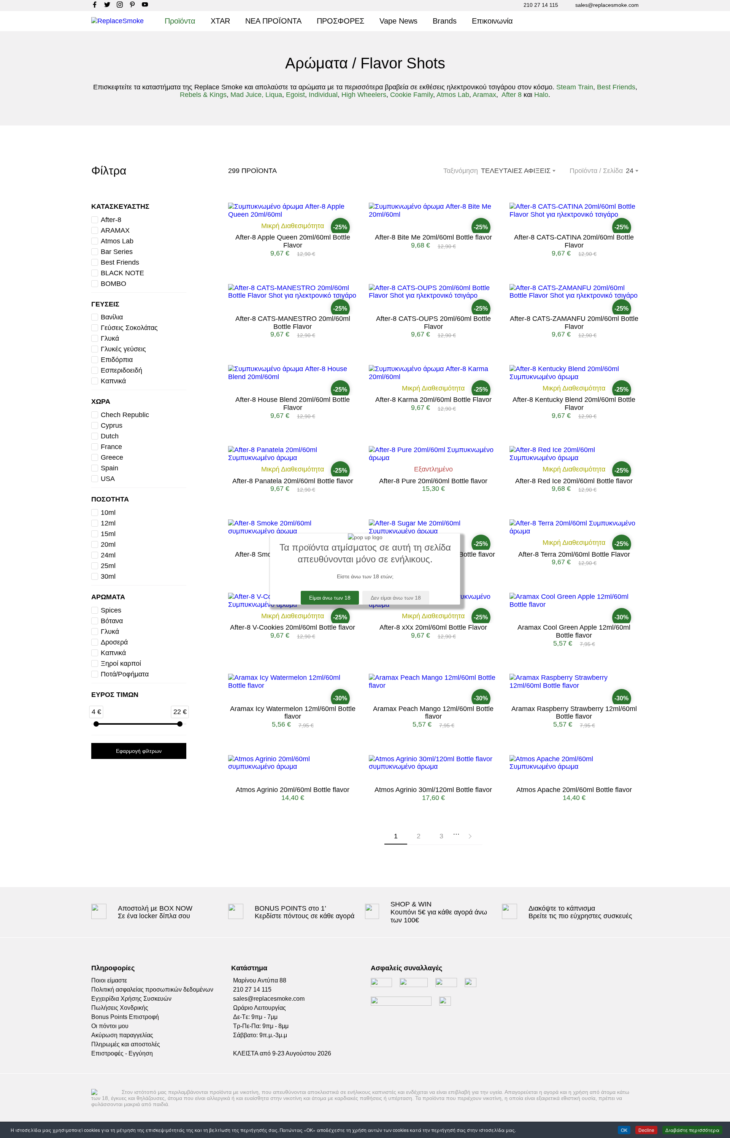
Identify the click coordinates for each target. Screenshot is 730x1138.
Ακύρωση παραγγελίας (122, 1035)
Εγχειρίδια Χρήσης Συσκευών (131, 998)
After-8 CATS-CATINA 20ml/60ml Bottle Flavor (574, 241)
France (111, 446)
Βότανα (112, 620)
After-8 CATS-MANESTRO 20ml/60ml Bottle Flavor (292, 322)
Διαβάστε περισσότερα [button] (692, 1130)
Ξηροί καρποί (121, 663)
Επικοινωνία (492, 21)
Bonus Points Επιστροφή (125, 1017)
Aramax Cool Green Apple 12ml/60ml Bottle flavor (573, 631)
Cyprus (111, 425)
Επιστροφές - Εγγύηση (122, 1053)
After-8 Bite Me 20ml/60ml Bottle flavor (433, 237)
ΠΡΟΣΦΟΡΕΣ (340, 21)
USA (108, 478)
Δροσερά (114, 642)
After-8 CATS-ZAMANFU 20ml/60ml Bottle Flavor (574, 322)
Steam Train (574, 87)
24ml (108, 555)
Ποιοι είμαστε (109, 980)
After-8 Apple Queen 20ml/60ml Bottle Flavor (292, 241)
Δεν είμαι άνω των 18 (396, 598)
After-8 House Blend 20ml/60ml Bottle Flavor (292, 403)
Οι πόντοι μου (110, 1026)
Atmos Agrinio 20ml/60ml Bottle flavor (292, 790)
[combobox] (632, 170)
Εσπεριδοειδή (121, 370)
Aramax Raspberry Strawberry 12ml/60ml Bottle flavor (574, 713)
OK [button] (624, 1130)
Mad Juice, (246, 94)
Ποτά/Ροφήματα (125, 674)
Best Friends (616, 87)
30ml (108, 576)
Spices (111, 610)
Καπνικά (113, 381)
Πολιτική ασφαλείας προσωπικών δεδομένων (152, 989)
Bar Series (117, 251)
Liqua (273, 94)
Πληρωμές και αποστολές (125, 1044)
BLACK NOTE (122, 273)
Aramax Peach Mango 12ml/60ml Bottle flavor (433, 713)
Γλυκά (110, 338)
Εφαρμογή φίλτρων (139, 751)
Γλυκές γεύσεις (123, 349)
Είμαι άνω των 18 (330, 598)
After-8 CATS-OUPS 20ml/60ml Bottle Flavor (433, 322)
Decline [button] (646, 1130)
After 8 (511, 94)
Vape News (398, 21)
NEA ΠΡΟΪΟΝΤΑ (273, 21)
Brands (445, 21)
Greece (112, 457)
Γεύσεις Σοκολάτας (129, 327)
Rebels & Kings (203, 94)
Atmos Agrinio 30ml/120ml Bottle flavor (433, 790)
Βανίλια (112, 317)
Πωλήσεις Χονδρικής (119, 1008)
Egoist (295, 94)
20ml (108, 544)
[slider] (96, 724)
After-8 (111, 219)
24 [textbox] (629, 171)
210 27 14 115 (541, 5)
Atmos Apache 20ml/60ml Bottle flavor (574, 790)
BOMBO (113, 283)
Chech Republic (125, 414)
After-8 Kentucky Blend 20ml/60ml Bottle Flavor (574, 403)
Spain (109, 468)
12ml (108, 523)
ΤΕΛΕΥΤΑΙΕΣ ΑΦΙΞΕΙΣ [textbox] (516, 171)
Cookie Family (411, 94)
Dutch (110, 436)
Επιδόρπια (117, 359)
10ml (108, 512)
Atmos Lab (452, 94)
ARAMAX (115, 230)
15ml (108, 533)
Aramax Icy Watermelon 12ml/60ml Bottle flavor (292, 713)
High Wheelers (363, 94)
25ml (108, 565)
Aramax (484, 94)
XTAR (220, 21)
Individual (323, 94)
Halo (541, 94)
